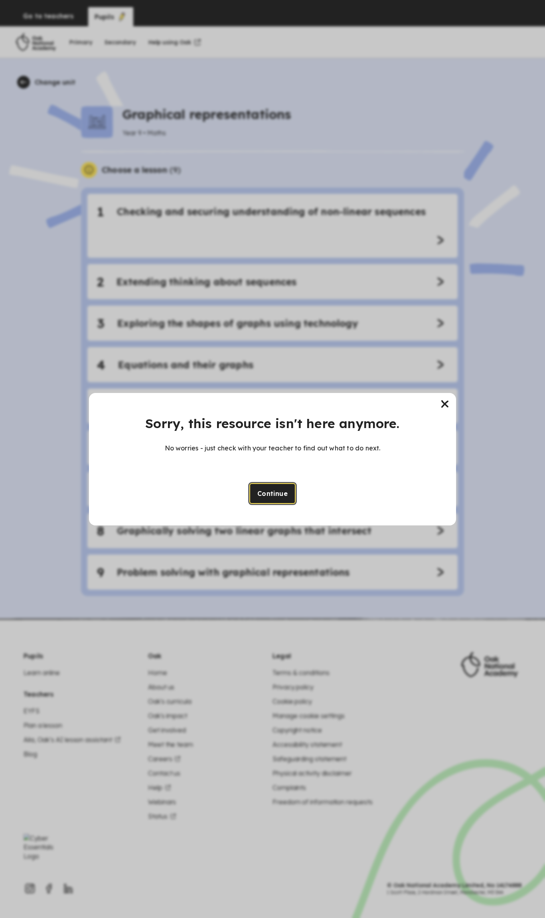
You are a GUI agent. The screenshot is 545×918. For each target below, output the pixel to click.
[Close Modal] (444, 404)
